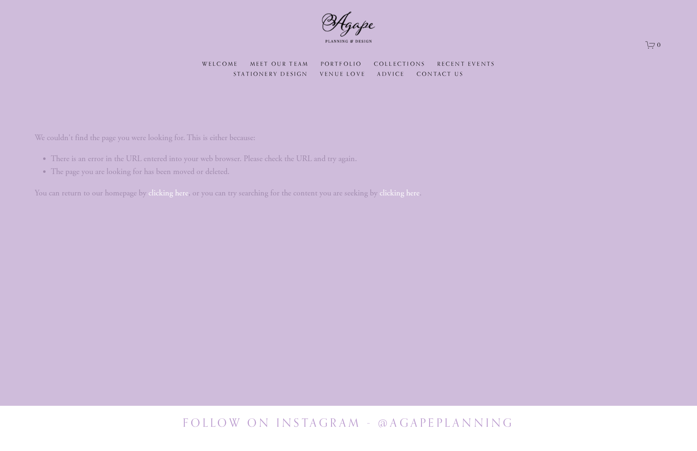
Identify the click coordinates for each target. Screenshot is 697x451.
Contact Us (440, 74)
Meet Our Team (279, 64)
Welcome (220, 64)
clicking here (168, 193)
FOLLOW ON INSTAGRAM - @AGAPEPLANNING (348, 422)
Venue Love (342, 74)
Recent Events (466, 64)
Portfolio (341, 64)
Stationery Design (271, 74)
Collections (399, 64)
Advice (391, 74)
